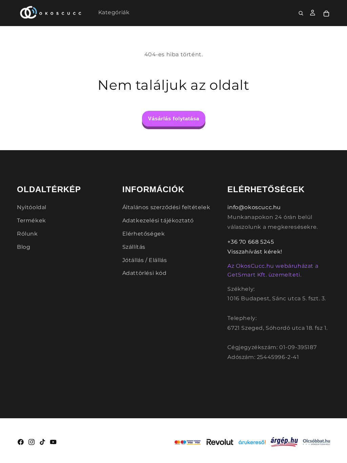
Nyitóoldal (31, 207)
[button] (301, 13)
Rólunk (27, 233)
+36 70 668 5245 (250, 242)
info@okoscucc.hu (254, 207)
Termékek (31, 220)
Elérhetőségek (143, 233)
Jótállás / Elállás (144, 260)
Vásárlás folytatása (173, 118)
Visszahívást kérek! (254, 251)
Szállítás (133, 247)
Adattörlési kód (144, 273)
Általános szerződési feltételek (166, 207)
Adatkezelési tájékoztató (158, 220)
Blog (23, 247)
